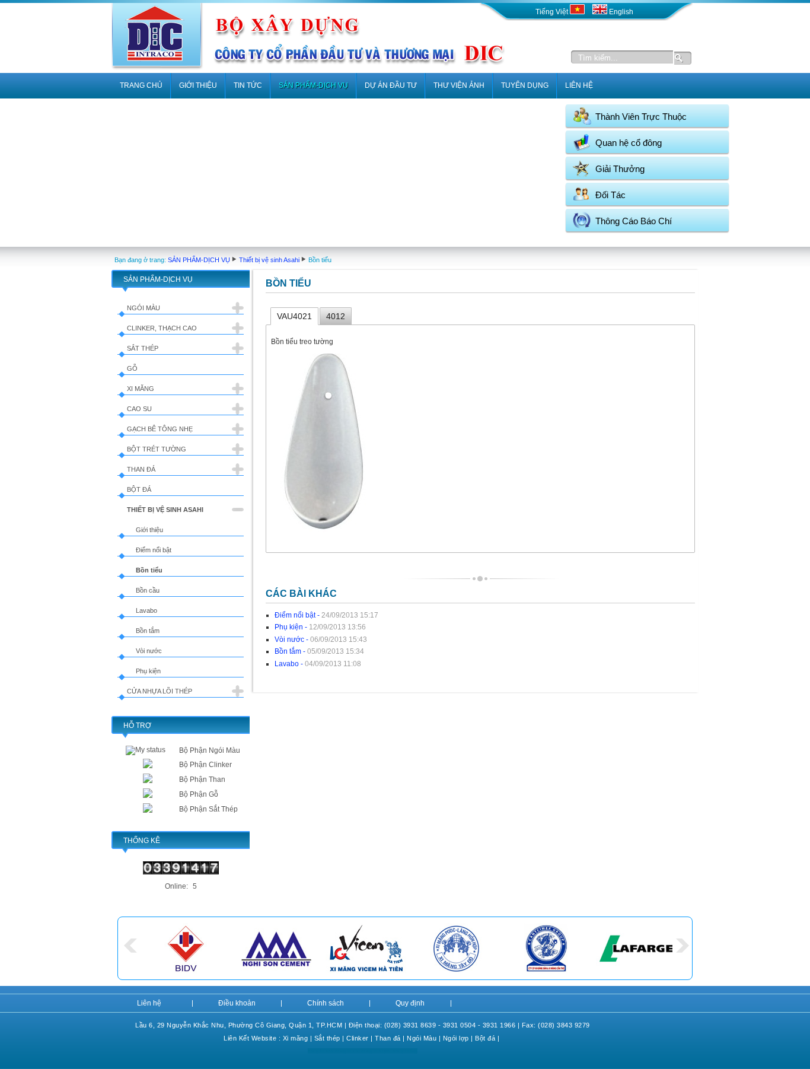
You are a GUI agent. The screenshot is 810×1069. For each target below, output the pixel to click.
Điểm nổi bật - (326, 615)
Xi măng (140, 388)
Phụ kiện (148, 671)
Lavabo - (318, 664)
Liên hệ (149, 1003)
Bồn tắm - (319, 651)
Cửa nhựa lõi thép (159, 691)
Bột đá (139, 489)
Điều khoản (237, 1003)
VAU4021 (294, 316)
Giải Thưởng (620, 169)
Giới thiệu (149, 529)
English (620, 12)
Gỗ (132, 368)
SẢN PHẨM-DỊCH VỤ (199, 259)
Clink (354, 1038)
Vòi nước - (321, 639)
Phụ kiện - (320, 627)
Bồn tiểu (149, 570)
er (365, 1038)
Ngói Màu (421, 1038)
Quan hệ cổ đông (628, 143)
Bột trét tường (156, 449)
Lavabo (146, 610)
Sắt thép (142, 348)
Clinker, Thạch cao (162, 328)
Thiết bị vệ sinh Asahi (269, 259)
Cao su (139, 408)
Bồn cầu (148, 590)
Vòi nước (149, 650)
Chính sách (325, 1003)
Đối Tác (610, 195)
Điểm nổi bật (153, 549)
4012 (335, 316)
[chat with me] (147, 766)
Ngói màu (143, 307)
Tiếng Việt (552, 12)
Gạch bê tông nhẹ (160, 428)
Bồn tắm (148, 630)
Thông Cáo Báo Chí (633, 221)
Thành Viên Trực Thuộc (641, 117)
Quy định (410, 1003)
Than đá (141, 469)
